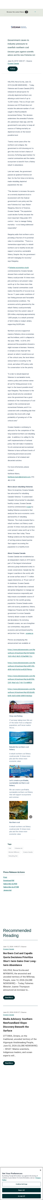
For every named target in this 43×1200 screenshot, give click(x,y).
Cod (10, 848)
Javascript (7, 890)
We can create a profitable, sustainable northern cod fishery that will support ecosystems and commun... (21, 793)
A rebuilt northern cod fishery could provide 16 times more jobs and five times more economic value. (20, 757)
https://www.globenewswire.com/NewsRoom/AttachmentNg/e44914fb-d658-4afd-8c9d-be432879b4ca (21, 666)
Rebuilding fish (13, 856)
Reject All (21, 1190)
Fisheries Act (18, 848)
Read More (9, 997)
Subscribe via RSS (10, 884)
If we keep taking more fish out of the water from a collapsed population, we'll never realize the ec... (20, 724)
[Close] (40, 1170)
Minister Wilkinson (14, 852)
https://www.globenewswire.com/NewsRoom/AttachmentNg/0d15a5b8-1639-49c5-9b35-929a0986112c (21, 653)
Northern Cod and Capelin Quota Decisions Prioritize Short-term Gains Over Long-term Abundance (20, 959)
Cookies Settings (21, 1184)
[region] (21, 1183)
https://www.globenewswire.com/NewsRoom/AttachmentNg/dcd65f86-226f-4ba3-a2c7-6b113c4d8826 (21, 679)
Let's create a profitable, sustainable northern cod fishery (19, 782)
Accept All (21, 1196)
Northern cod (14, 822)
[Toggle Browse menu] (35, 11)
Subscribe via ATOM (11, 887)
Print (5, 877)
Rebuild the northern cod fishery (19, 748)
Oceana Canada (13, 64)
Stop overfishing (15, 716)
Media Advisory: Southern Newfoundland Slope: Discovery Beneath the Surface (17, 1025)
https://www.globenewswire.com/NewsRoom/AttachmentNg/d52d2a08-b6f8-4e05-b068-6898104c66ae (21, 692)
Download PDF (8, 881)
